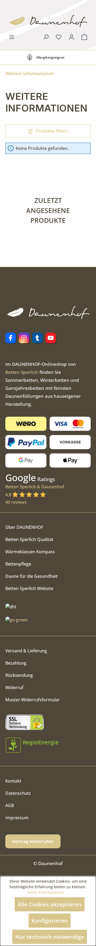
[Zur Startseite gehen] (48, 21)
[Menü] (11, 36)
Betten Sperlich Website (29, 588)
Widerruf (14, 687)
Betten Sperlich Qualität (29, 539)
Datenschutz (18, 793)
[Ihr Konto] (71, 36)
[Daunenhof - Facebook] (10, 338)
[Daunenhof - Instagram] (24, 338)
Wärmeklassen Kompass (30, 552)
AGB (9, 805)
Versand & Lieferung (26, 651)
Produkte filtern (51, 131)
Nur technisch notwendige (49, 936)
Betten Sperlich (21, 372)
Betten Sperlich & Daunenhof (34, 491)
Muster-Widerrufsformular (32, 700)
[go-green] (16, 620)
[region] (48, 217)
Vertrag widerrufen (33, 841)
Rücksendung (19, 675)
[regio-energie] (32, 745)
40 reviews (16, 502)
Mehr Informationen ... (48, 892)
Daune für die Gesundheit (31, 576)
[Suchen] (45, 36)
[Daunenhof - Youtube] (50, 338)
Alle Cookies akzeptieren (50, 904)
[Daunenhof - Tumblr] (37, 338)
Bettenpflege (18, 564)
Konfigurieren (49, 920)
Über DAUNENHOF (24, 527)
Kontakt (13, 781)
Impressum (17, 818)
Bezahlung (15, 663)
